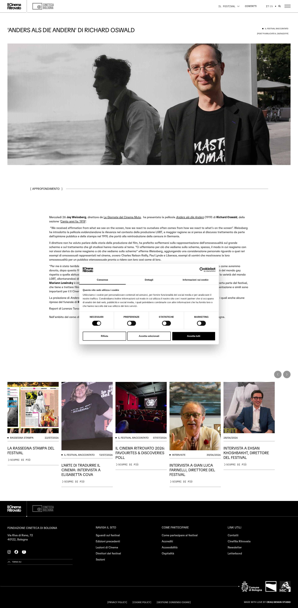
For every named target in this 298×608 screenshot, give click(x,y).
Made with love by (267, 602)
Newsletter (235, 547)
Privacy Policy (117, 602)
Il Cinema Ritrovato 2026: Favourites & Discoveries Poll (140, 453)
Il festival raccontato (79, 455)
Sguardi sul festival (108, 535)
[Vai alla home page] (14, 6)
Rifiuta (104, 336)
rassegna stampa (22, 437)
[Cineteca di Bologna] (43, 508)
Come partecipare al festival (180, 535)
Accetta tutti (193, 336)
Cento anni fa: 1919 (73, 221)
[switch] (131, 323)
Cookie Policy (141, 602)
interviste (178, 455)
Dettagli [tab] (149, 280)
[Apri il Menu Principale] (287, 6)
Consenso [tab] (102, 280)
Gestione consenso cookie (174, 602)
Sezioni (100, 559)
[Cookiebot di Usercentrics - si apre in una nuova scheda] (201, 269)
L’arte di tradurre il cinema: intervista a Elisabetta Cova (81, 470)
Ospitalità (168, 553)
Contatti (251, 6)
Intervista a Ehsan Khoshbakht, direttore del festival (246, 453)
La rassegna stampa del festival (30, 450)
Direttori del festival (108, 553)
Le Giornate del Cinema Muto (122, 217)
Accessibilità (170, 547)
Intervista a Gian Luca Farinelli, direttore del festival (192, 470)
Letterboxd (235, 553)
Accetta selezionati (149, 336)
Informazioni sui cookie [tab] (195, 280)
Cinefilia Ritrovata (239, 541)
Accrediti (167, 541)
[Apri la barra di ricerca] (279, 6)
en (271, 6)
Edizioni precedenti (108, 541)
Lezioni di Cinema (107, 547)
